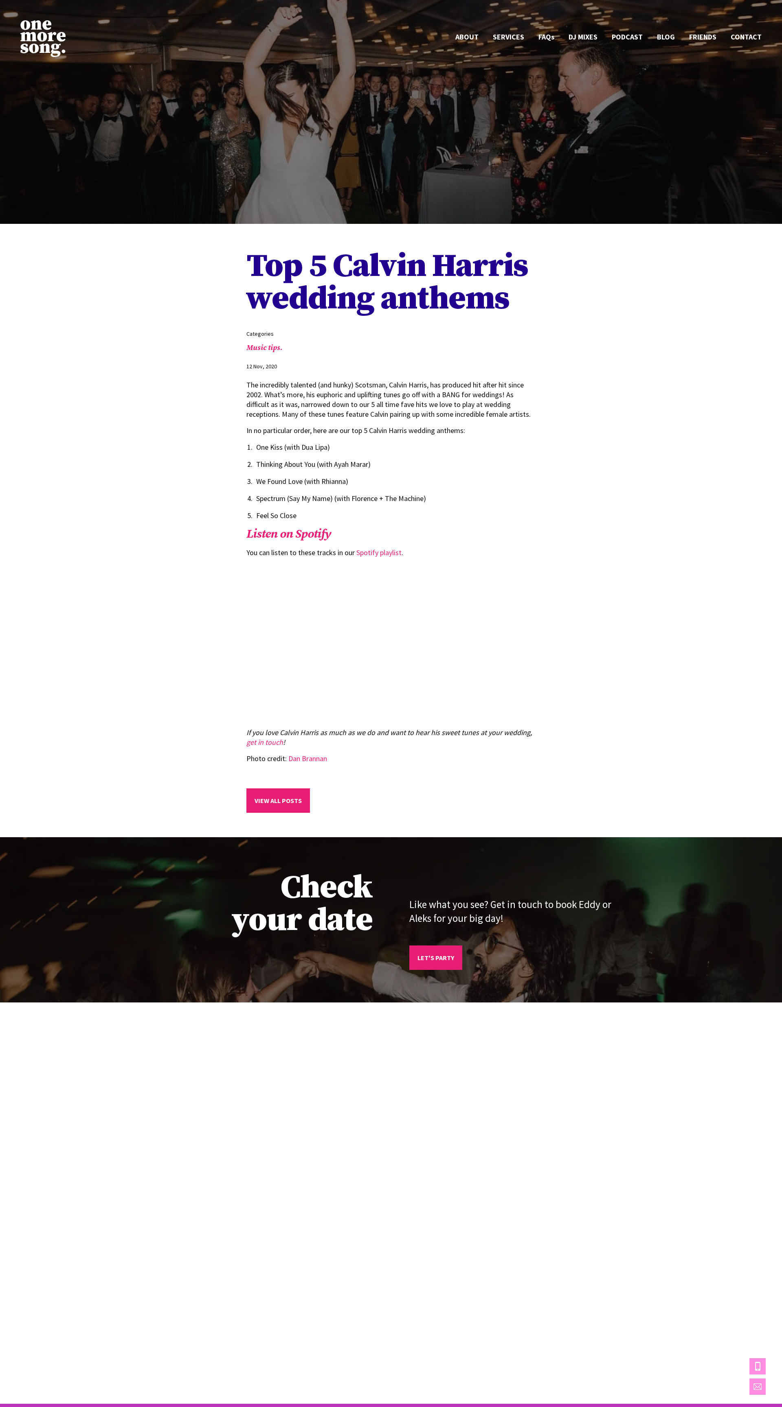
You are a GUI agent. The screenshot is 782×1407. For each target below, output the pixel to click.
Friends (702, 37)
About (467, 37)
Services (508, 37)
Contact (746, 37)
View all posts (278, 800)
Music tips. (264, 347)
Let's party (435, 958)
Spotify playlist (379, 552)
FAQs (546, 37)
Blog (666, 37)
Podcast (627, 37)
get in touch (264, 742)
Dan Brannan (307, 758)
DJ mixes (583, 37)
